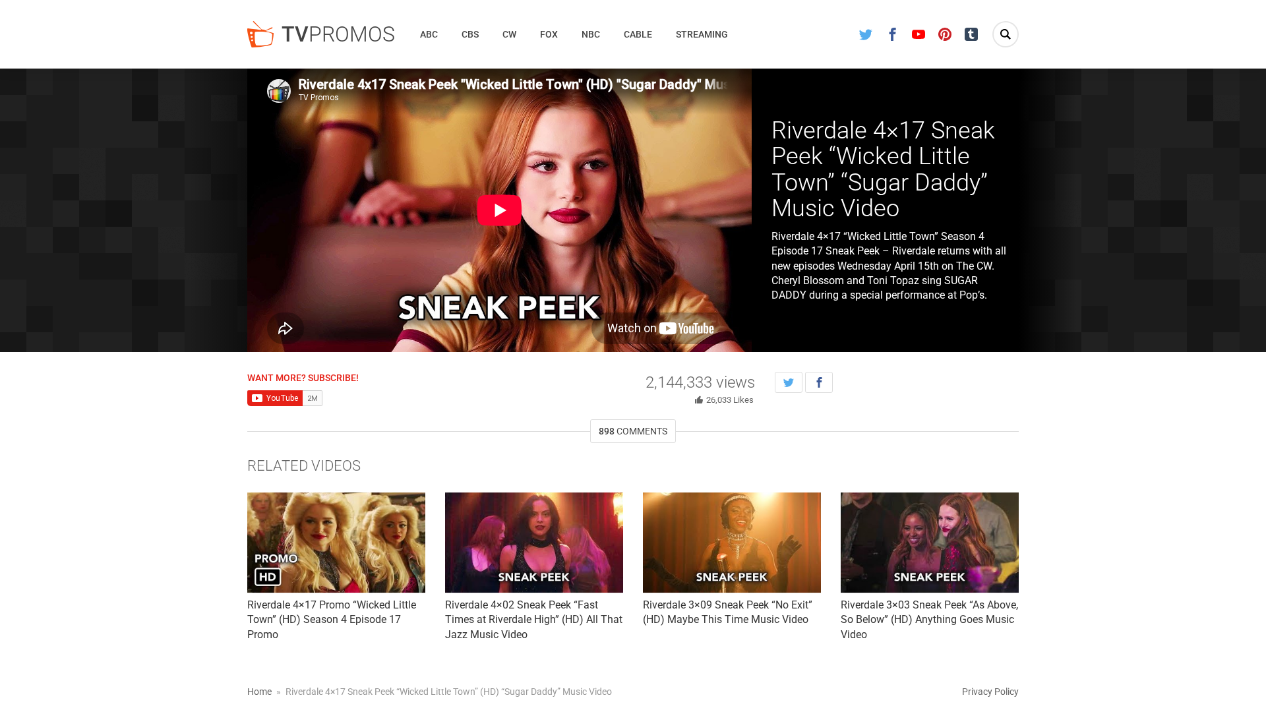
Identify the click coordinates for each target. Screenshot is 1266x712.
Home (259, 691)
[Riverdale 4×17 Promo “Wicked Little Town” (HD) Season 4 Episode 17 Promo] (336, 542)
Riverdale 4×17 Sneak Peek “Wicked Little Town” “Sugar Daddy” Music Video (883, 170)
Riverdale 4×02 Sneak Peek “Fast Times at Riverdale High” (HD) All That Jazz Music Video (533, 620)
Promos (338, 34)
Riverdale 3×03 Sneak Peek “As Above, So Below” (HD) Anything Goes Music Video (929, 620)
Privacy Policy (990, 691)
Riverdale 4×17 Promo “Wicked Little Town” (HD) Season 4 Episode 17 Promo (331, 620)
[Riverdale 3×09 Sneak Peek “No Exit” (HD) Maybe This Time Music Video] (732, 542)
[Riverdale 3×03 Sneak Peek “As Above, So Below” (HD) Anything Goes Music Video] (930, 542)
